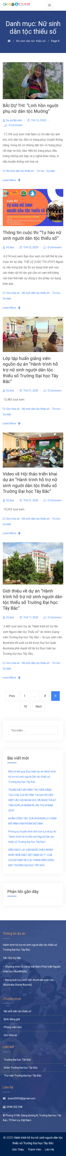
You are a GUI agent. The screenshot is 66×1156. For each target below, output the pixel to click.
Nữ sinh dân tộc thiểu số (20, 170)
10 (26, 706)
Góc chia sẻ (12, 292)
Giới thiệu (18, 1149)
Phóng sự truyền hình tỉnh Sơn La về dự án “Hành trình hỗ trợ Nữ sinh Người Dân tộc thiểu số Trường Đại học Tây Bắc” (32, 836)
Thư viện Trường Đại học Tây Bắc (22, 1075)
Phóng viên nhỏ (13, 1027)
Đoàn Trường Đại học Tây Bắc (21, 1067)
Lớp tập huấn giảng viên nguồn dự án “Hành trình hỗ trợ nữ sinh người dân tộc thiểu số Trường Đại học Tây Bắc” (30, 370)
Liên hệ (49, 1149)
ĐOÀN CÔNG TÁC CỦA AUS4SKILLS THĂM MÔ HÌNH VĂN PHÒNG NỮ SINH (32, 821)
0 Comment (15, 125)
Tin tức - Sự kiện (45, 170)
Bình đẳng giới (12, 1019)
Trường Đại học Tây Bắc (17, 1059)
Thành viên (34, 1149)
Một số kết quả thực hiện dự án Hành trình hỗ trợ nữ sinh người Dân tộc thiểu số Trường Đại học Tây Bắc (32, 776)
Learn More (9, 180)
